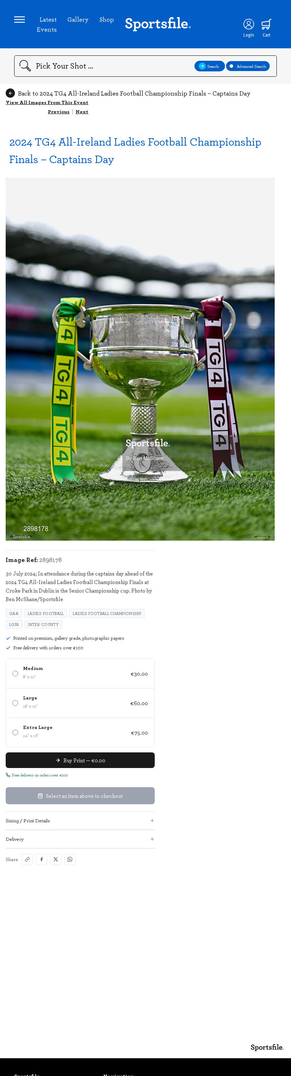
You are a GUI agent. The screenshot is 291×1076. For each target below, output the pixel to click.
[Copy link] (27, 859)
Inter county (43, 624)
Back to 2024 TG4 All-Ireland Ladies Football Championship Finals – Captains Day (134, 93)
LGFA (14, 624)
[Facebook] (41, 859)
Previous (59, 111)
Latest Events (47, 24)
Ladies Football (46, 613)
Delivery (15, 839)
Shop (106, 19)
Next (82, 111)
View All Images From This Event (47, 102)
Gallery (78, 19)
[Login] (249, 24)
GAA (13, 613)
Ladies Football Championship (107, 613)
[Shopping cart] (266, 24)
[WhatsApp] (70, 859)
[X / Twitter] (55, 859)
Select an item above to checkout (84, 795)
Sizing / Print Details (28, 820)
